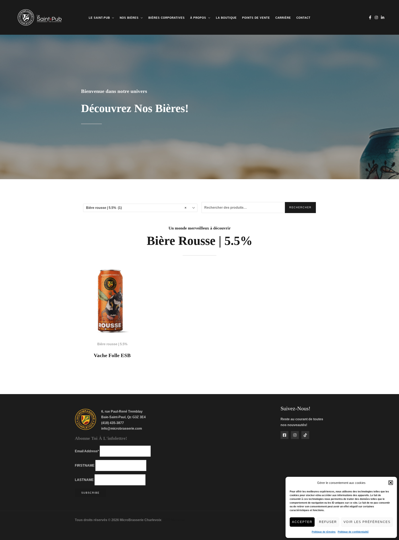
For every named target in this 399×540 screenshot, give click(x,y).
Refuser (328, 522)
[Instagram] (376, 17)
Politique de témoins (324, 531)
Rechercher (300, 207)
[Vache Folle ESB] (112, 300)
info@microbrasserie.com (121, 428)
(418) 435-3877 (112, 423)
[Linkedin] (382, 17)
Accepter (302, 522)
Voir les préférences (367, 522)
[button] (391, 483)
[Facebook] (370, 17)
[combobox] (140, 208)
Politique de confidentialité (353, 531)
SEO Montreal (174, 520)
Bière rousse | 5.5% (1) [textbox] (136, 208)
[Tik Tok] (305, 435)
